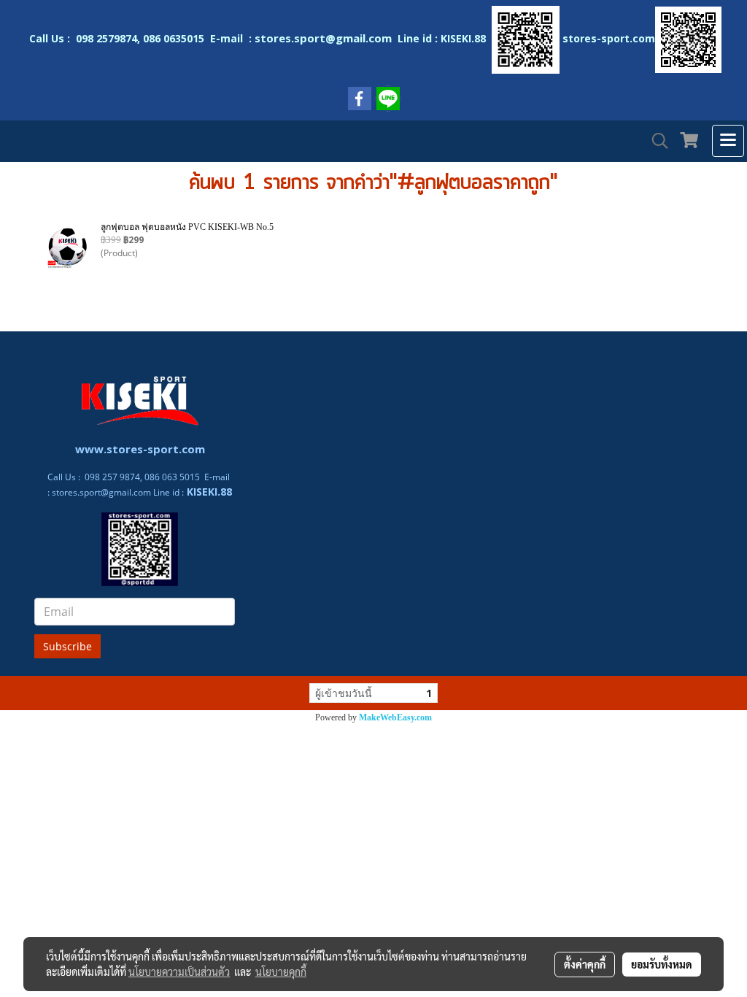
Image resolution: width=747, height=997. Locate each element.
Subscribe (67, 646)
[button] (655, 141)
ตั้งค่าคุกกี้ (584, 964)
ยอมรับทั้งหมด (661, 964)
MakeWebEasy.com (395, 717)
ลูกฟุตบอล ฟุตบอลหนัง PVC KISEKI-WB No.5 (187, 227)
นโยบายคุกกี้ (280, 971)
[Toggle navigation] (728, 141)
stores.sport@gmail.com (101, 492)
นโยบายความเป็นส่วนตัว (179, 971)
